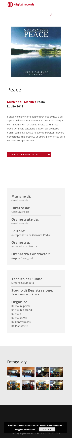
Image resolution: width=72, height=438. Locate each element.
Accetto (47, 429)
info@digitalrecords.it (25, 433)
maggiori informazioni (25, 429)
